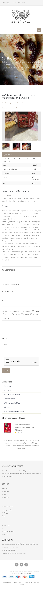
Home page (5, 488)
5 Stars (35, 314)
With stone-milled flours (12, 403)
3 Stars (17, 314)
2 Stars (7, 314)
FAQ (3, 528)
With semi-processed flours (14, 411)
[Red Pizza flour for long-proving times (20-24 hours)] (7, 428)
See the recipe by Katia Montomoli (14, 103)
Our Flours (5, 494)
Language (6, 3)
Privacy (4, 338)
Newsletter (21, 3)
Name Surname (8, 291)
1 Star (37, 311)
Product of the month (8, 531)
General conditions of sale (31, 582)
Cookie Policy (7, 582)
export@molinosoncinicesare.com (16, 553)
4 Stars (26, 314)
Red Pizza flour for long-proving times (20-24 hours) (24, 427)
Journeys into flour (7, 510)
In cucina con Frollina (13, 108)
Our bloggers (6, 513)
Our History (5, 491)
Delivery (21, 584)
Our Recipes (5, 497)
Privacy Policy (17, 582)
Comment (6, 318)
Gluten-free (8, 407)
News (14, 3)
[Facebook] (16, 564)
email (4, 300)
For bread (7, 386)
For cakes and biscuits (12, 394)
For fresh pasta (9, 399)
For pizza (7, 390)
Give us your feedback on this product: (17, 311)
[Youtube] (21, 564)
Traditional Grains (7, 507)
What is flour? (6, 525)
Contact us (5, 534)
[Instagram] (26, 564)
